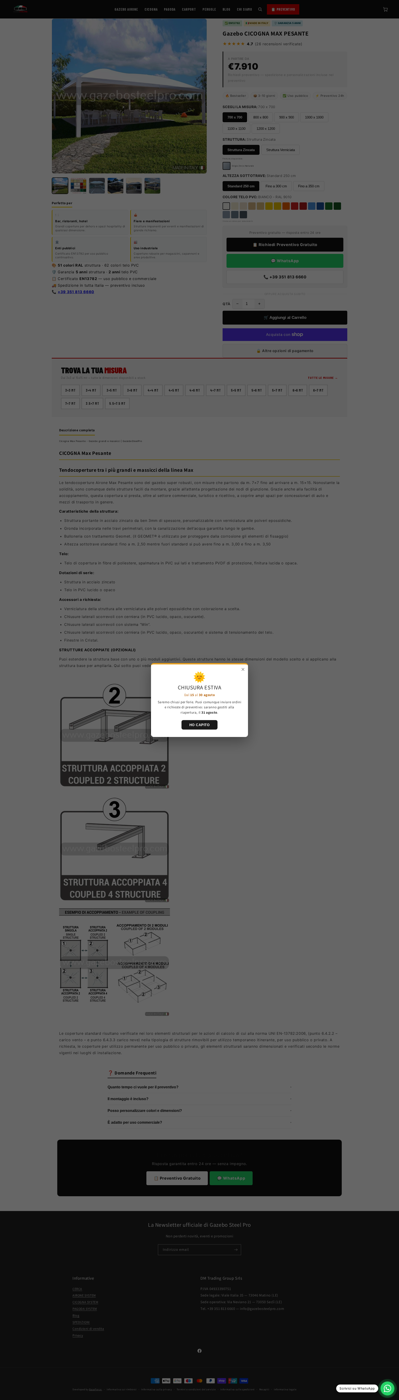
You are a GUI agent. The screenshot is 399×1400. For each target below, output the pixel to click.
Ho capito (199, 725)
